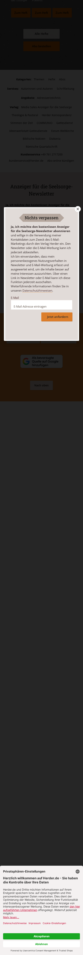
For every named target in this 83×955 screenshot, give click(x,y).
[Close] (77, 209)
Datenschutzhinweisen (37, 290)
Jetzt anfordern (57, 317)
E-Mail (15, 298)
